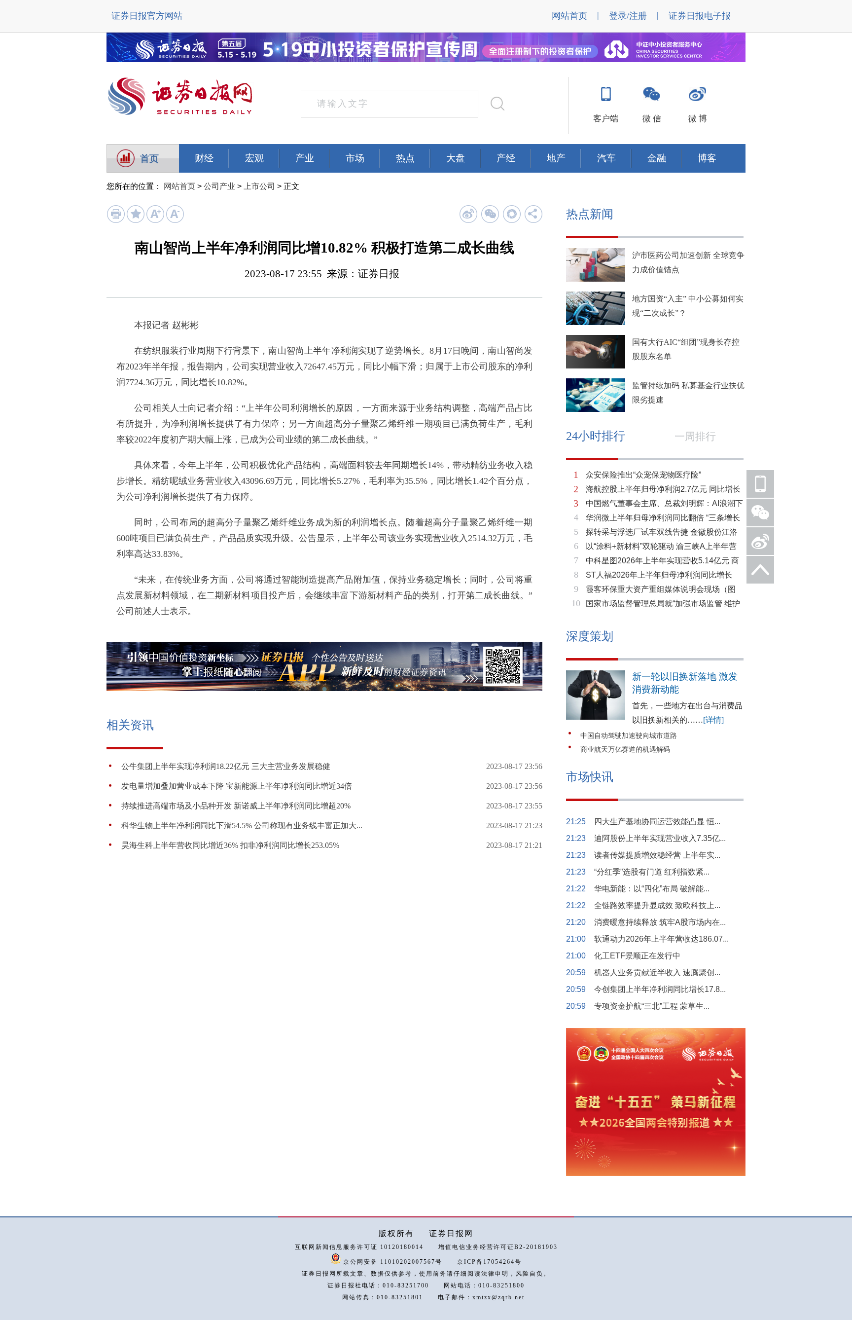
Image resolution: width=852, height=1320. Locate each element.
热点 (405, 158)
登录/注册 (628, 16)
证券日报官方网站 (146, 16)
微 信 (651, 118)
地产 (556, 158)
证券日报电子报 (700, 16)
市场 (355, 158)
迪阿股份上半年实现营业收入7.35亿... (660, 838)
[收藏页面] (135, 221)
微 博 (697, 118)
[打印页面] (115, 221)
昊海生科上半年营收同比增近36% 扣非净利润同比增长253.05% (230, 845)
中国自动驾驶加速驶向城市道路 (628, 735)
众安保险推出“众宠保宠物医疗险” (643, 475)
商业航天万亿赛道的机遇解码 (625, 749)
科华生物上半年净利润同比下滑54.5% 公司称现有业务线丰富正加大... (241, 825)
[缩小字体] (175, 221)
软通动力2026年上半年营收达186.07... (661, 939)
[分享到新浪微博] (468, 214)
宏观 (254, 158)
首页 (149, 158)
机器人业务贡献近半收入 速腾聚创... (657, 972)
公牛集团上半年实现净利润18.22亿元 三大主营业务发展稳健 (225, 766)
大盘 (455, 158)
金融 (656, 158)
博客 (707, 158)
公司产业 (219, 186)
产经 (506, 158)
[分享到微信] (490, 214)
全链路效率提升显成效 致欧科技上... (657, 905)
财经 (204, 158)
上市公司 (259, 186)
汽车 (606, 158)
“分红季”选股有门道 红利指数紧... (652, 872)
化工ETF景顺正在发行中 (637, 956)
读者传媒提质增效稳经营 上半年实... (657, 855)
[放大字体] (155, 221)
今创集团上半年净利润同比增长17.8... (660, 989)
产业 (304, 158)
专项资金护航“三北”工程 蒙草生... (652, 1006)
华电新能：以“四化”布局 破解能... (652, 888)
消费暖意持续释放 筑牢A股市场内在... (660, 922)
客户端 (605, 118)
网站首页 (569, 16)
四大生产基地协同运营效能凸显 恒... (657, 821)
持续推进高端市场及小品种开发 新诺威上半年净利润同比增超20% (236, 806)
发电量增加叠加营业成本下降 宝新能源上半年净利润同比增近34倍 (236, 786)
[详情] (713, 720)
